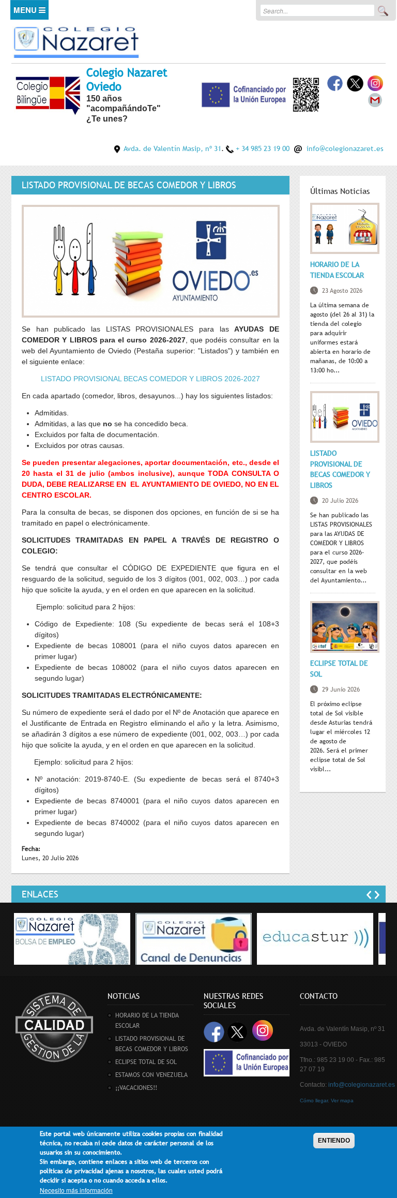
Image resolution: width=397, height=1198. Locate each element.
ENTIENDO (334, 1140)
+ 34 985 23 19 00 (262, 148)
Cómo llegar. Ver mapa (327, 1100)
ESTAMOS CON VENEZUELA (151, 1075)
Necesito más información (76, 1190)
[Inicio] (76, 40)
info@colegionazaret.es (345, 148)
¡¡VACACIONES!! (136, 1087)
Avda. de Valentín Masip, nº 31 (172, 148)
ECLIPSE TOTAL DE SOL (146, 1062)
